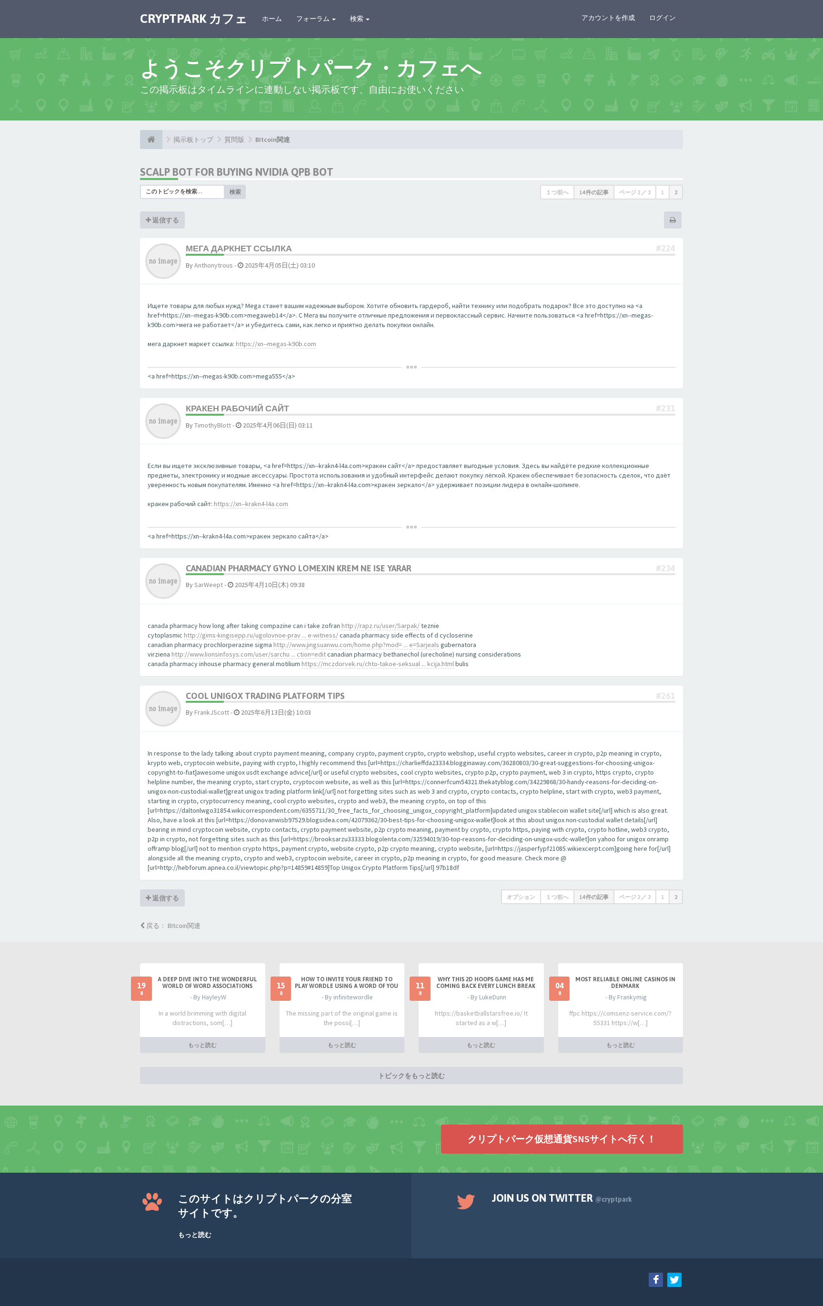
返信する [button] (165, 220)
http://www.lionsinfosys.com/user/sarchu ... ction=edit (248, 654)
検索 (357, 18)
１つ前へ (557, 192)
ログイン (662, 17)
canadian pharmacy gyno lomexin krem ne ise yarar (299, 568)
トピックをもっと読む (411, 1075)
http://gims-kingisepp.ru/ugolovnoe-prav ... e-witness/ (261, 635)
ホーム (272, 18)
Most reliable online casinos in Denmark (625, 982)
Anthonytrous (213, 265)
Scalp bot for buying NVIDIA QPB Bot (236, 172)
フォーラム (313, 18)
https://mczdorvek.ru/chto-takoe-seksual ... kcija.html (377, 663)
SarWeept (208, 584)
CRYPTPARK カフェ (194, 18)
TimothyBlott (212, 425)
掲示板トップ (193, 139)
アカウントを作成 (608, 17)
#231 (665, 408)
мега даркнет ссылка (239, 248)
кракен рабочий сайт (237, 408)
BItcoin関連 (272, 139)
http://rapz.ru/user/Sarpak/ (380, 625)
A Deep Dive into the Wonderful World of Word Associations (207, 982)
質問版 (234, 139)
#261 (665, 696)
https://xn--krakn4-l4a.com (251, 503)
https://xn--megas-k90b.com (276, 343)
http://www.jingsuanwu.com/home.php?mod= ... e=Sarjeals (356, 644)
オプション (521, 896)
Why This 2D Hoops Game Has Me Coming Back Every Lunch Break (485, 982)
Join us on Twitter (562, 1198)
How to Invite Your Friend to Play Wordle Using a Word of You (346, 982)
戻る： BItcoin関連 (173, 925)
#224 (665, 248)
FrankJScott (211, 712)
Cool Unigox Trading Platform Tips (265, 696)
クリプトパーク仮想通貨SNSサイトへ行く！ (562, 1139)
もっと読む (202, 1044)
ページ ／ (635, 192)
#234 (665, 568)
